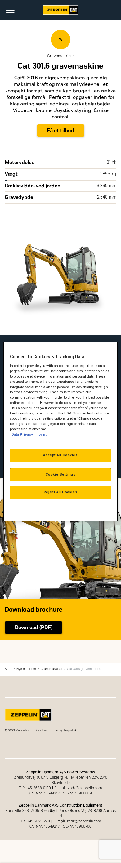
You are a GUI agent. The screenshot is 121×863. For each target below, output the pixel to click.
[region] (60, 431)
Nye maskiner (26, 669)
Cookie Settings (61, 474)
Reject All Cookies (60, 492)
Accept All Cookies (60, 455)
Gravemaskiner (52, 669)
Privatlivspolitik (66, 730)
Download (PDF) (33, 627)
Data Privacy (22, 434)
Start (8, 669)
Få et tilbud (60, 130)
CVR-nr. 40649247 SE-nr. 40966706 (60, 826)
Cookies (42, 730)
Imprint (40, 434)
